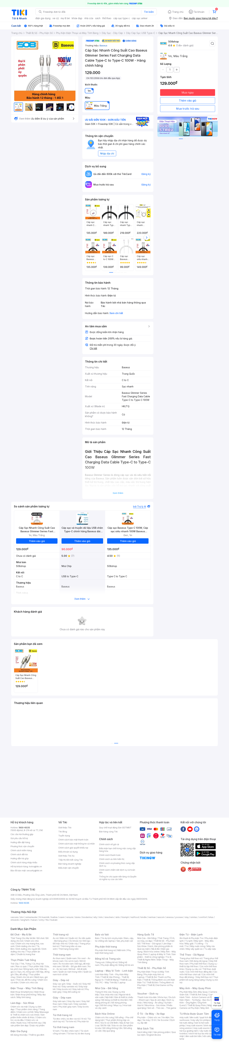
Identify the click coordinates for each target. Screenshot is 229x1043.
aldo (118, 917)
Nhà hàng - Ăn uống (153, 1002)
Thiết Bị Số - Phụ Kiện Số (151, 968)
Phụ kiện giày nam (67, 1006)
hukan (34, 920)
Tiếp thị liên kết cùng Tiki (70, 860)
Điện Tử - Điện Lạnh (191, 934)
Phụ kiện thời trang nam (113, 951)
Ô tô (154, 1020)
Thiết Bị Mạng (111, 980)
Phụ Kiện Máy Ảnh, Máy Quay (194, 992)
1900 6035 (24, 903)
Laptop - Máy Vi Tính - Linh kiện (114, 970)
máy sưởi (184, 1017)
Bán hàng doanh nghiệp (69, 864)
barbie (54, 917)
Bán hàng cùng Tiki (108, 831)
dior (22, 917)
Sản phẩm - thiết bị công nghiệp (156, 955)
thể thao (106, 18)
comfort (203, 917)
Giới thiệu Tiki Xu (66, 856)
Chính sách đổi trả (19, 854)
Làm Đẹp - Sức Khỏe (22, 1003)
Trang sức (100, 962)
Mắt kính (121, 950)
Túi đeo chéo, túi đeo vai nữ (66, 1018)
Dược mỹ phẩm (37, 1025)
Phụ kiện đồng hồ (109, 965)
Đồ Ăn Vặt (105, 1025)
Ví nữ (83, 1018)
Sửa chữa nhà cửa (109, 994)
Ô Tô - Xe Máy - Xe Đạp (151, 1013)
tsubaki (54, 920)
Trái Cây (15, 963)
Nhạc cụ (118, 1005)
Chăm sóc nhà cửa (29, 982)
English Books (154, 1035)
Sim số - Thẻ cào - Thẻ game (162, 1008)
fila (47, 920)
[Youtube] (190, 829)
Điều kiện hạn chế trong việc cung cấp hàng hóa (117, 849)
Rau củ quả (21, 966)
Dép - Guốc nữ (74, 984)
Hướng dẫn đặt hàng (20, 842)
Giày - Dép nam (62, 997)
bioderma (87, 917)
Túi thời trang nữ (62, 1015)
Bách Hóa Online (105, 1013)
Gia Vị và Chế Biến (109, 1023)
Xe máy (146, 1020)
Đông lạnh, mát (31, 969)
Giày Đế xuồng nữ (71, 992)
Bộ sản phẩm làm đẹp (28, 1024)
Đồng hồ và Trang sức (108, 958)
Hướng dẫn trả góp (20, 858)
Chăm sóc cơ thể (25, 1012)
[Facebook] (183, 829)
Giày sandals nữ (69, 986)
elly (95, 917)
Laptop (122, 982)
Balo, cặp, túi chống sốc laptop (114, 939)
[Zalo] (196, 829)
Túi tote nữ (71, 1021)
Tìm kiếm (149, 11)
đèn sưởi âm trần (193, 1036)
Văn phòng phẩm (161, 1032)
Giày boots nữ (64, 989)
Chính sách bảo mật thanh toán (73, 839)
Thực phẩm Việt (35, 966)
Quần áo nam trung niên (70, 971)
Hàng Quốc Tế (145, 934)
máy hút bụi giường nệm (197, 1029)
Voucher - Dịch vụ (147, 993)
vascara (14, 917)
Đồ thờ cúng (106, 1005)
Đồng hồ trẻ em (126, 965)
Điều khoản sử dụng (68, 851)
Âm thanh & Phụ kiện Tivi (191, 938)
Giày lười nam (59, 1001)
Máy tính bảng (24, 997)
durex (78, 917)
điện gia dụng (42, 18)
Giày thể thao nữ (204, 977)
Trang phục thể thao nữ (191, 958)
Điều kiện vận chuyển (68, 868)
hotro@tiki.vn (35, 866)
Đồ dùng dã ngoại (199, 961)
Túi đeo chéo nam (70, 1031)
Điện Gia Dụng (19, 1031)
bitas (211, 917)
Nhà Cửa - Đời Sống (106, 988)
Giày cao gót (59, 984)
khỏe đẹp (77, 18)
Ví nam (56, 1031)
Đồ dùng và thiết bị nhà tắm (115, 1000)
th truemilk (44, 917)
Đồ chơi (40, 938)
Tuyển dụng (64, 835)
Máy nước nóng (197, 946)
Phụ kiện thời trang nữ (105, 950)
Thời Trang (163, 938)
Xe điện (165, 1017)
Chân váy (73, 943)
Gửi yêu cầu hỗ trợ (19, 838)
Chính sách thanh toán (110, 855)
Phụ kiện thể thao (198, 963)
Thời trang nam (62, 954)
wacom (161, 917)
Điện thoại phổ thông (26, 994)
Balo (97, 938)
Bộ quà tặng (109, 1031)
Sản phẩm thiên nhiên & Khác (28, 1016)
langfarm (25, 920)
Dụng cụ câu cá (193, 969)
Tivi (187, 946)
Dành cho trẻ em (25, 977)
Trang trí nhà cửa (103, 992)
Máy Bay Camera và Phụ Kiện (198, 1006)
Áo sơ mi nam (71, 961)
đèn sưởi (194, 1017)
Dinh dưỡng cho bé (25, 946)
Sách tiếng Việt (144, 1032)
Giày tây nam (73, 1001)
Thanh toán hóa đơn (147, 997)
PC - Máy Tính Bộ (108, 982)
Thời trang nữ (61, 934)
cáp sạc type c (121, 18)
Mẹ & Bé (156, 949)
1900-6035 (24, 827)
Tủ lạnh (188, 941)
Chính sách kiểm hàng (21, 850)
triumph (125, 917)
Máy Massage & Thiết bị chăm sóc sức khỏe (30, 1013)
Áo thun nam (59, 958)
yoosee (179, 917)
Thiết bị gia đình (36, 1035)
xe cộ (55, 18)
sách (97, 18)
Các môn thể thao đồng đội (199, 971)
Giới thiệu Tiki (64, 827)
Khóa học (162, 997)
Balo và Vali (102, 934)
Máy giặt (189, 943)
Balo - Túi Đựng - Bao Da (197, 1000)
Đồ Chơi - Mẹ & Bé (21, 934)
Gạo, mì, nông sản (26, 971)
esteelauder (31, 917)
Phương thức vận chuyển (22, 846)
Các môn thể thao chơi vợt (198, 973)
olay (187, 917)
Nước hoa (21, 1023)
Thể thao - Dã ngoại (151, 943)
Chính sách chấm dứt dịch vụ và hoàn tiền (117, 871)
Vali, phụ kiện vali (125, 941)
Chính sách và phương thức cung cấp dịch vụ (117, 864)
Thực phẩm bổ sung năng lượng (199, 978)
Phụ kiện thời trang (106, 946)
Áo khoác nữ (75, 941)
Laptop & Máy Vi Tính (160, 954)
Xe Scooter (163, 1020)
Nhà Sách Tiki (145, 1028)
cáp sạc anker (140, 18)
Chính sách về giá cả (109, 844)
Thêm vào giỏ (187, 100)
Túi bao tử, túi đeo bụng (78, 1033)
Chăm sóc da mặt (19, 1006)
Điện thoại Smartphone (22, 992)
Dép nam (68, 1004)
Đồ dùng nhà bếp (19, 1035)
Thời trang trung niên (69, 949)
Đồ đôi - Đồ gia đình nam (74, 966)
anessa (170, 917)
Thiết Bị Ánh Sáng (198, 994)
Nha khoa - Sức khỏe (155, 1005)
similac (193, 917)
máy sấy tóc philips (200, 1020)
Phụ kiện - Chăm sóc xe (148, 1017)
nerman (152, 917)
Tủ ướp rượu (210, 949)
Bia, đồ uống (21, 974)
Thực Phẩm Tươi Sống (23, 960)
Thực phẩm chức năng (27, 1009)
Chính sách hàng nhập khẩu (24, 862)
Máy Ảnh (205, 1008)
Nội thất (109, 997)
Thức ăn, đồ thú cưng (26, 980)
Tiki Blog (62, 831)
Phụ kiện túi (83, 1021)
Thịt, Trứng (25, 963)
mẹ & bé (65, 18)
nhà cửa (88, 18)
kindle (144, 917)
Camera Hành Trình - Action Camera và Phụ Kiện (198, 997)
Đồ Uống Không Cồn (112, 1028)
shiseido (15, 920)
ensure (69, 917)
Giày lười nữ (77, 989)
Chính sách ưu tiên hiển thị (111, 859)
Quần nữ (73, 938)
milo (101, 917)
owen (62, 917)
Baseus (103, 45)
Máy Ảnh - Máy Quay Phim (195, 988)
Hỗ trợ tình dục (35, 1023)
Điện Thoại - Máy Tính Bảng (27, 988)
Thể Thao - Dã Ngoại (192, 954)
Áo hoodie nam (66, 963)
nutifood (135, 917)
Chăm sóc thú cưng (104, 1017)
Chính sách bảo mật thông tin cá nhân (76, 843)
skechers (109, 917)
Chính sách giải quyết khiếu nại (73, 847)
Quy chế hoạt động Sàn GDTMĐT (115, 827)
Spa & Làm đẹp (158, 1000)
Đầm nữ (63, 938)
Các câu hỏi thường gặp (22, 834)
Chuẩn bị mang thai (26, 954)
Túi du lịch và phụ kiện (112, 938)
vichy (41, 920)
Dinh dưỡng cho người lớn (28, 949)
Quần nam (71, 958)
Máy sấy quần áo (194, 949)
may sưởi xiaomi (194, 1025)
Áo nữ (55, 938)
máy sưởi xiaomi (201, 1028)
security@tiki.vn (34, 870)
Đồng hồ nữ (111, 962)
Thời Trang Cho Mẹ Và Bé (23, 938)
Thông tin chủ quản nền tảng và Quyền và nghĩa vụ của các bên (117, 878)
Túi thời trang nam (63, 1027)
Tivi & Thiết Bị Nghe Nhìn (154, 958)
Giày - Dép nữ (61, 980)
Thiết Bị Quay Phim (196, 1005)
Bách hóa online (152, 951)
